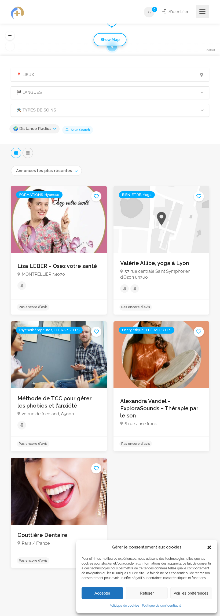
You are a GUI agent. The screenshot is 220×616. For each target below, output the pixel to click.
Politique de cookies (124, 605)
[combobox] (46, 171)
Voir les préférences (191, 593)
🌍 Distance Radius (32, 128)
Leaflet (209, 50)
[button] (209, 547)
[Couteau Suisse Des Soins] (17, 13)
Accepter (102, 593)
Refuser (147, 593)
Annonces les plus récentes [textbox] (44, 170)
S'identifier (178, 11)
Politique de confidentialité (161, 605)
